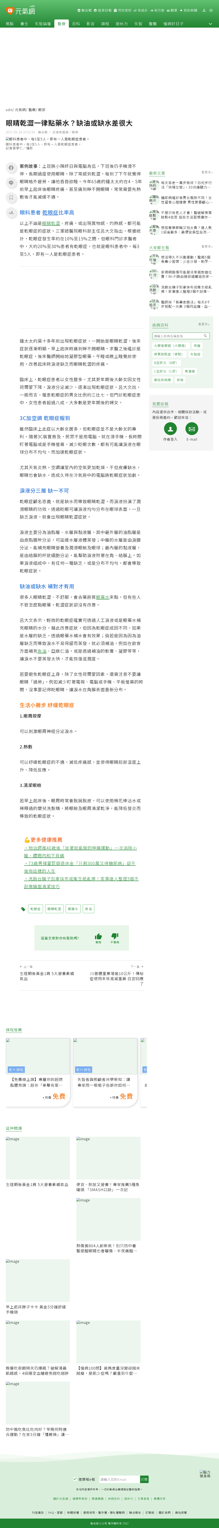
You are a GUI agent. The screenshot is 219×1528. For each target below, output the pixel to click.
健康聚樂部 (80, 1498)
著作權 (102, 1512)
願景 (174, 10)
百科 (76, 23)
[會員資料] (204, 10)
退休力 (122, 23)
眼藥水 (103, 597)
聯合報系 (135, 1512)
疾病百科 (114, 1498)
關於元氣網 (60, 1498)
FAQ (51, 1512)
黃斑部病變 (162, 380)
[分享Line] (11, 182)
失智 (138, 23)
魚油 (42, 651)
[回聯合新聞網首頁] (10, 11)
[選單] (210, 10)
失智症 (195, 354)
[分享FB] (11, 167)
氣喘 (180, 380)
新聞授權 (73, 1512)
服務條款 (89, 1512)
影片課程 (16, 1069)
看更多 (206, 172)
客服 (60, 1512)
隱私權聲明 (117, 1512)
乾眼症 (50, 212)
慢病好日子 (173, 23)
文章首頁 (143, 1498)
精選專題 (98, 1498)
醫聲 (153, 23)
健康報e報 (86, 1479)
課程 (105, 23)
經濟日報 (104, 10)
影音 (91, 23)
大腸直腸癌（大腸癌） (171, 345)
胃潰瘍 (190, 371)
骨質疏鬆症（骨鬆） (169, 354)
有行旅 (158, 10)
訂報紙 (149, 1512)
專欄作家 (160, 1498)
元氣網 (20, 109)
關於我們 (165, 1512)
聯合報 (86, 10)
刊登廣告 (38, 1512)
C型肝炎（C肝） (166, 371)
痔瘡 (197, 345)
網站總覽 (181, 1512)
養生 (24, 23)
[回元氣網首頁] (25, 10)
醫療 (62, 23)
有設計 (142, 10)
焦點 (10, 23)
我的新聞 (190, 10)
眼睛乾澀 (51, 223)
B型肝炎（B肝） (166, 362)
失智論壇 (43, 23)
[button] (210, 23)
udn (9, 109)
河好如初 (124, 10)
